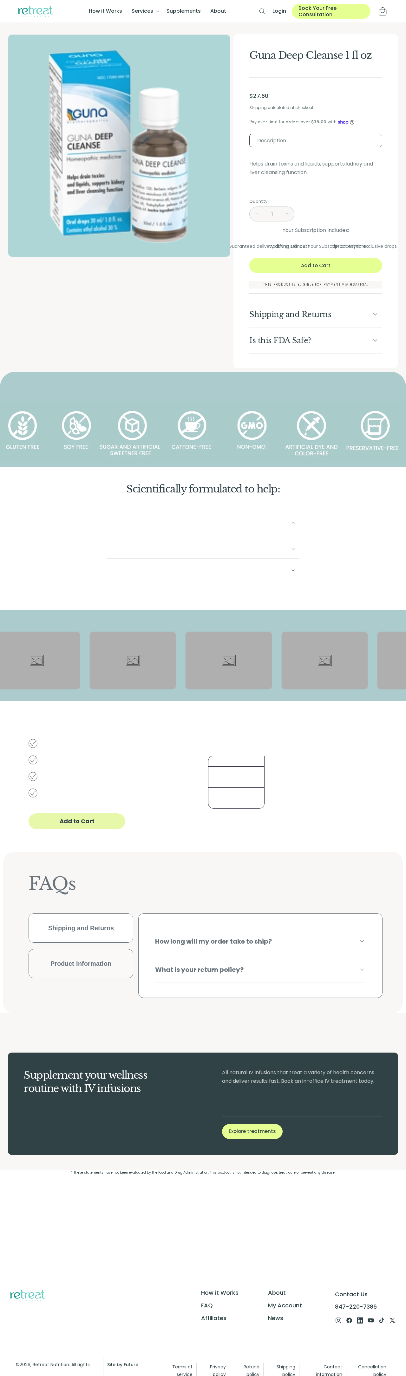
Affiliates (213, 1318)
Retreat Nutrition (51, 1364)
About (277, 1293)
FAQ (207, 1305)
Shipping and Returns (81, 928)
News (275, 1318)
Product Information (80, 963)
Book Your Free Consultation (317, 11)
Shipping (258, 107)
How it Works (220, 1293)
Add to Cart (77, 821)
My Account (285, 1305)
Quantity (258, 201)
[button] (144, 11)
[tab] (315, 140)
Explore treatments (252, 1131)
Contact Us (351, 1294)
